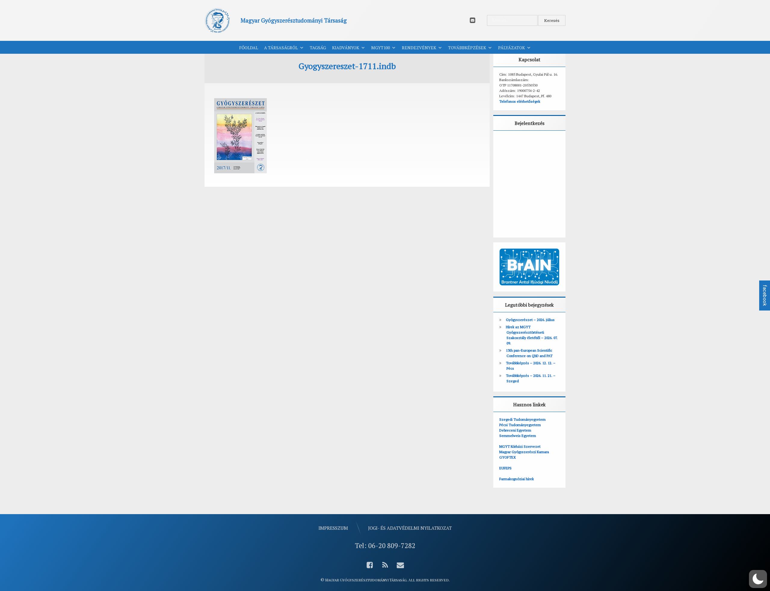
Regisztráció (548, 215)
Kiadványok (345, 47)
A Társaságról (281, 47)
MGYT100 (380, 47)
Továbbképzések (467, 47)
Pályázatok (511, 47)
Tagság (318, 47)
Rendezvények (419, 47)
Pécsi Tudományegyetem (520, 425)
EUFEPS (505, 468)
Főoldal (248, 47)
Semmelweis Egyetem (517, 435)
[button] (758, 579)
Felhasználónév (518, 143)
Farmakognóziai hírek (516, 479)
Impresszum (333, 528)
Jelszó (507, 170)
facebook (765, 295)
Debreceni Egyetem (515, 430)
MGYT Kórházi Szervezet (520, 446)
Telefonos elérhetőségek (519, 101)
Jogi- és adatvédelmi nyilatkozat (410, 528)
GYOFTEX (507, 457)
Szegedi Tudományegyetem (522, 419)
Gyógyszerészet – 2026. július (530, 319)
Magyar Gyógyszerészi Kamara (524, 452)
